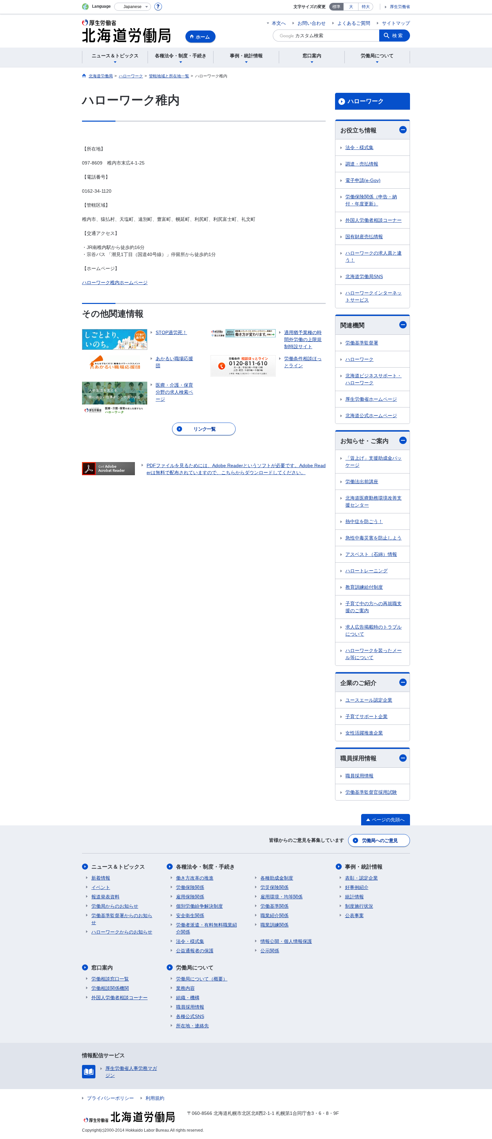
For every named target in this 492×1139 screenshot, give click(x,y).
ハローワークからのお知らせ (121, 932)
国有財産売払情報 (364, 236)
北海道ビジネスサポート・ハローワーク (373, 379)
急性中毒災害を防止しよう (373, 538)
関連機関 (352, 325)
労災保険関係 (274, 887)
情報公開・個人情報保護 (286, 941)
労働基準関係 (274, 906)
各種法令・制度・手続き (205, 867)
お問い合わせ (312, 23)
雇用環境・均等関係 (281, 896)
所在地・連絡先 (192, 1025)
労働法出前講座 (361, 481)
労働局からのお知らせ (114, 906)
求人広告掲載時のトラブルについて (373, 630)
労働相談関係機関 (110, 988)
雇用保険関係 (190, 896)
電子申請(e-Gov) (363, 180)
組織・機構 (187, 997)
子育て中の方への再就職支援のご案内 (373, 607)
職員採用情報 (358, 758)
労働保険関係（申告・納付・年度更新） (371, 200)
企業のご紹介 (358, 683)
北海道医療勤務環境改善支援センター (373, 501)
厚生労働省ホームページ (371, 399)
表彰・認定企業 (361, 878)
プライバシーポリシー (110, 1098)
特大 (366, 6)
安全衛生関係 (190, 915)
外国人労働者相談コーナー (373, 220)
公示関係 (269, 950)
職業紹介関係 (274, 915)
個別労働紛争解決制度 (199, 906)
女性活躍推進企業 (364, 733)
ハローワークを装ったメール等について (373, 654)
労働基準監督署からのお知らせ (121, 919)
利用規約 (155, 1098)
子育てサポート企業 (366, 716)
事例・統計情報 (364, 867)
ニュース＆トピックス (118, 867)
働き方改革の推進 (195, 878)
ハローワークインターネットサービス (373, 296)
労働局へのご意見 (380, 840)
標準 (336, 6)
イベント (100, 887)
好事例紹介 (356, 887)
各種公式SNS (190, 1016)
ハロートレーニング (366, 570)
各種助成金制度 (276, 878)
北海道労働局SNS (364, 276)
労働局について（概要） (202, 979)
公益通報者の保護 (195, 950)
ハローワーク (366, 101)
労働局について (195, 967)
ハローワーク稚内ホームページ (115, 282)
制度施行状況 (359, 906)
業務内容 (185, 988)
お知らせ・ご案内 (364, 441)
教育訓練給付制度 (364, 587)
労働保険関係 (190, 887)
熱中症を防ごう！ (364, 521)
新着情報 (100, 878)
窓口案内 (102, 967)
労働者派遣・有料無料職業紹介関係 (206, 928)
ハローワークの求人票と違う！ (373, 256)
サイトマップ (396, 23)
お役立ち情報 (358, 130)
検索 (398, 35)
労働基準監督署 (361, 342)
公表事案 (354, 915)
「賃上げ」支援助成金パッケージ (373, 461)
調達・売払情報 (361, 164)
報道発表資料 (105, 896)
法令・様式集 (359, 147)
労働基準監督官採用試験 (371, 792)
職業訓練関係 (274, 925)
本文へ (279, 23)
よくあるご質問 (353, 23)
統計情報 (354, 896)
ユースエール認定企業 (368, 700)
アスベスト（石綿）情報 (371, 554)
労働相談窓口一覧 (110, 979)
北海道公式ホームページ (371, 415)
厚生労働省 (400, 6)
